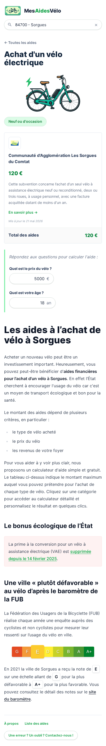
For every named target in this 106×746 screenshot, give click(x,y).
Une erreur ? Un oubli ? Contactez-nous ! (40, 735)
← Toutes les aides (20, 42)
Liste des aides (36, 723)
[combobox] (57, 25)
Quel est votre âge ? (26, 292)
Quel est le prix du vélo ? (30, 268)
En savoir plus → (23, 212)
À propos (11, 723)
